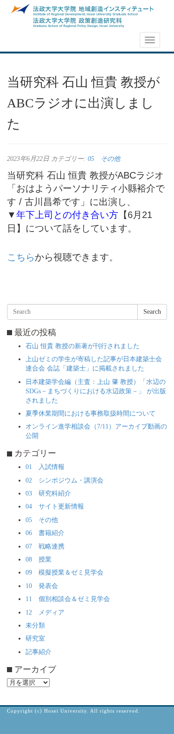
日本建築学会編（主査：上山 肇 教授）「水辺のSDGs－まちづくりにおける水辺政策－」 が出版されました (96, 391)
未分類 (35, 625)
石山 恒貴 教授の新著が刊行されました (83, 346)
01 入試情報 (45, 466)
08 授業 (39, 559)
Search (152, 311)
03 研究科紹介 (48, 493)
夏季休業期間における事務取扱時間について (90, 413)
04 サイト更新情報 (55, 506)
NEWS (21, 40)
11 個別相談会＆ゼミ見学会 (68, 598)
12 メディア (45, 612)
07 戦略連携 (45, 546)
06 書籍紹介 (45, 532)
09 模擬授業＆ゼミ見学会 (64, 572)
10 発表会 (42, 585)
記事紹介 (39, 651)
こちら (21, 257)
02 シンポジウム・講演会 (64, 480)
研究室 (35, 638)
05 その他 (104, 158)
